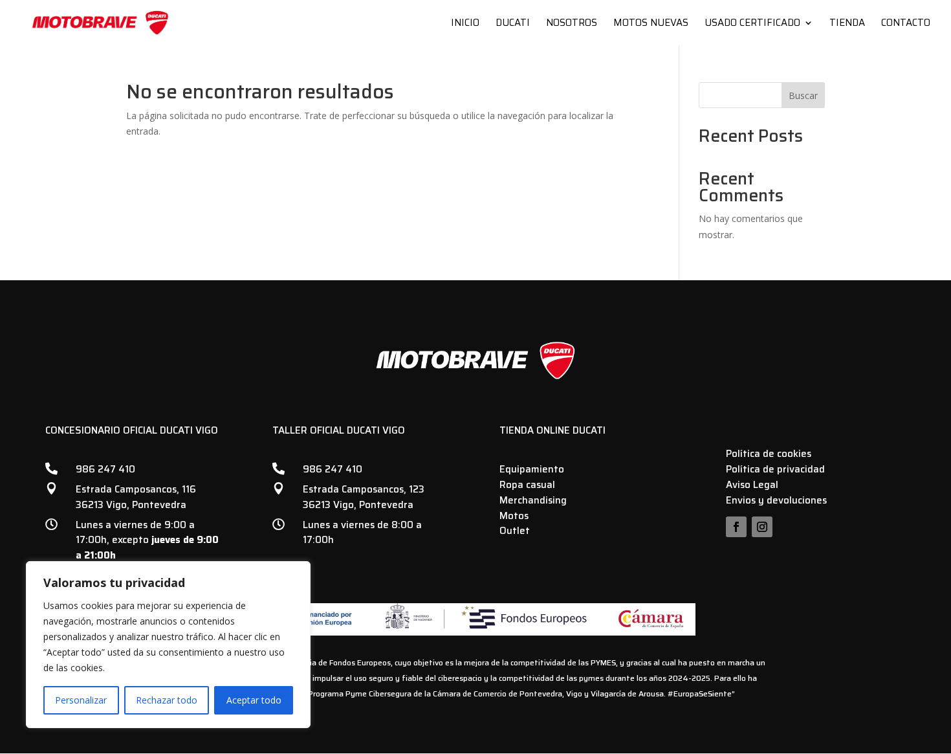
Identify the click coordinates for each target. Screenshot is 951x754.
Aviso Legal (752, 485)
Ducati (513, 24)
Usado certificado (752, 24)
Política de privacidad (775, 469)
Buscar (803, 95)
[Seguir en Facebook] (736, 526)
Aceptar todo (253, 700)
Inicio (465, 24)
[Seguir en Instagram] (762, 526)
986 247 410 (105, 469)
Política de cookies (768, 453)
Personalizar (81, 700)
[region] (168, 644)
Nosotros (571, 24)
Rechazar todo (166, 700)
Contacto (905, 24)
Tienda (847, 24)
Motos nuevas (650, 24)
